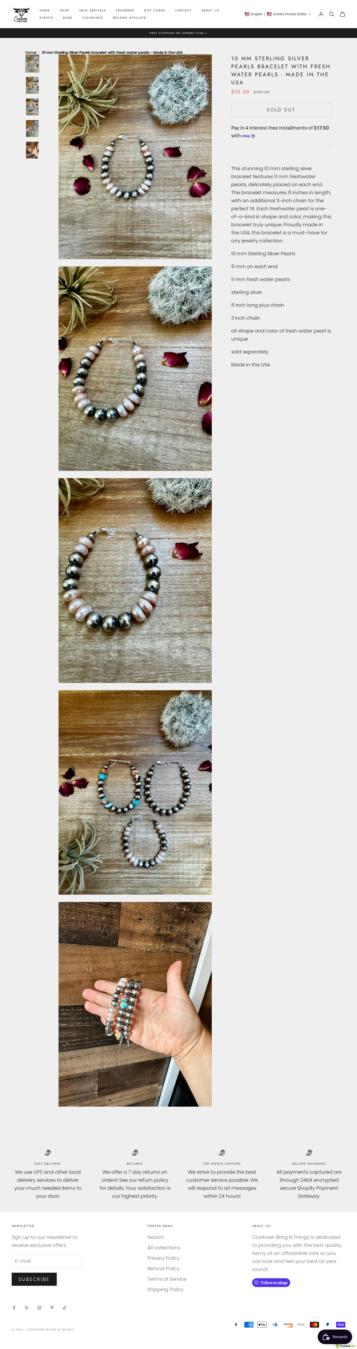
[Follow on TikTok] (64, 1307)
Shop (65, 10)
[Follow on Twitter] (26, 1307)
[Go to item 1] (32, 63)
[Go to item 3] (32, 107)
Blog (68, 18)
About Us (210, 10)
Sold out (281, 110)
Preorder (125, 10)
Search (155, 1237)
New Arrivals (92, 10)
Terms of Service (166, 1279)
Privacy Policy (163, 1258)
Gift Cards (154, 10)
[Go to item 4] (32, 128)
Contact (183, 10)
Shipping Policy (165, 1289)
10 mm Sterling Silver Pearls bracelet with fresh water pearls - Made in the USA (112, 52)
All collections (163, 1247)
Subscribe (34, 1279)
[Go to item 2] (32, 85)
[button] (278, 14)
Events (46, 18)
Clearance (92, 18)
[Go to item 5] (32, 150)
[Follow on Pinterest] (52, 1307)
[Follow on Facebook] (14, 1307)
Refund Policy (163, 1268)
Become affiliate (129, 18)
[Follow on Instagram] (39, 1307)
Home (45, 10)
